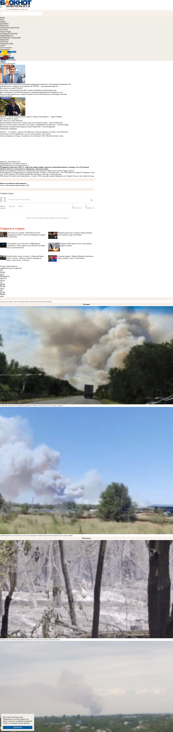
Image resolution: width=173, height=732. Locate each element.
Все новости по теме (7, 88)
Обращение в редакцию (8, 129)
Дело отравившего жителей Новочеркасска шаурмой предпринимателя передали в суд (31, 92)
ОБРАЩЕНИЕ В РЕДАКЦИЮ (10, 38)
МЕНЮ (2, 18)
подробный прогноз (7, 268)
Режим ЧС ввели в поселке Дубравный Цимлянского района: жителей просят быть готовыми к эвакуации (33, 405)
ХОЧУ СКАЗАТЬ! (6, 48)
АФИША (3, 22)
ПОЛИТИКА (4, 42)
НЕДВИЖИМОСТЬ (6, 36)
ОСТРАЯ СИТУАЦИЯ (7, 64)
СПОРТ (2, 46)
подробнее (18, 268)
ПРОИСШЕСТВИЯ (6, 44)
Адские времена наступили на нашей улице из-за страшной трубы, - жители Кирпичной (31, 123)
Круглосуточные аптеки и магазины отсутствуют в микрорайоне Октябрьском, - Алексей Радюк (34, 125)
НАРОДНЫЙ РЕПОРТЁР (9, 34)
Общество (3, 162)
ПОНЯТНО (17, 727)
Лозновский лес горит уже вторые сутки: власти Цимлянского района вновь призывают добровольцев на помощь (35, 535)
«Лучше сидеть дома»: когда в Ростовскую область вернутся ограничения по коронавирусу (26, 301)
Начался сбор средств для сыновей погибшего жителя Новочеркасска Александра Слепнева (33, 94)
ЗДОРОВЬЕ (4, 24)
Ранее (20, 206)
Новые (2, 206)
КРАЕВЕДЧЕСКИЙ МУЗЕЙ (9, 28)
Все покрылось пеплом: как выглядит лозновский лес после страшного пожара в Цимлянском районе (32, 639)
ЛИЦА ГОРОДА (5, 32)
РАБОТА (13, 52)
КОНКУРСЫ (4, 26)
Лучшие (12, 206)
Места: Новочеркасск (8, 185)
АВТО (2, 20)
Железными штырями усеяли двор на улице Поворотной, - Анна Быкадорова (27, 127)
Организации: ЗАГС (22, 185)
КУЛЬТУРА (4, 30)
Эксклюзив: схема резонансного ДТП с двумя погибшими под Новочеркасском (28, 90)
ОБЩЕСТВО (4, 40)
